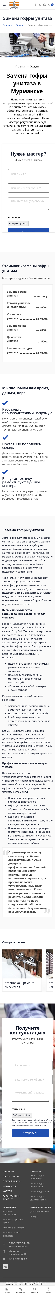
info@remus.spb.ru (18, 1259)
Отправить (29, 232)
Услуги (7, 1191)
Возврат (34, 1216)
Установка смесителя (13, 1228)
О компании (11, 1176)
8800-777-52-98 (19, 1243)
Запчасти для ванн (40, 1191)
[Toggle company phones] (36, 4)
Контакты (9, 1186)
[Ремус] (14, 5)
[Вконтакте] (5, 1266)
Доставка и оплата (40, 1211)
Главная (8, 1171)
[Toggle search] (40, 4)
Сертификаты (12, 1181)
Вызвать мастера (18, 1246)
